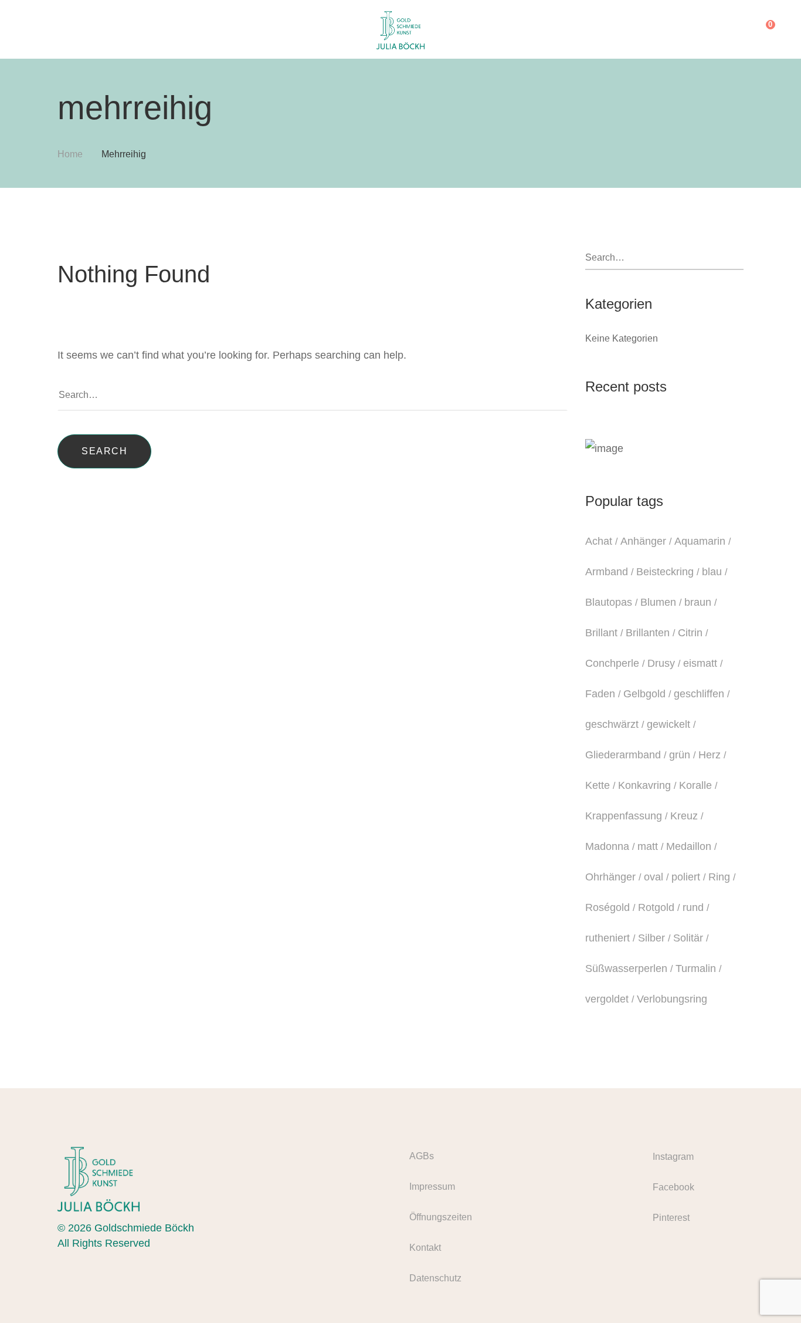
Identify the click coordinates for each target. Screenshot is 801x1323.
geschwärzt (612, 724)
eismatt (700, 663)
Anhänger (643, 541)
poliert (685, 877)
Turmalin (696, 968)
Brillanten (648, 633)
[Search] (737, 29)
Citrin (690, 633)
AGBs (421, 1156)
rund (693, 907)
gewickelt (668, 724)
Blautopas (608, 602)
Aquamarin (699, 541)
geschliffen (699, 694)
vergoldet (607, 999)
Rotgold (656, 907)
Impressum (432, 1187)
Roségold (607, 907)
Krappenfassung (623, 816)
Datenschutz (435, 1278)
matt (647, 846)
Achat (598, 541)
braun (697, 602)
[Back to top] (768, 1290)
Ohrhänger (610, 877)
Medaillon (688, 846)
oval (653, 877)
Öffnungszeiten (440, 1217)
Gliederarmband (623, 755)
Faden (600, 694)
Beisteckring (665, 572)
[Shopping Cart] (761, 29)
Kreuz (684, 816)
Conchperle (612, 663)
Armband (606, 572)
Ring (719, 877)
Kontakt (425, 1248)
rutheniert (607, 938)
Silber (651, 938)
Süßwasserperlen (626, 968)
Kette (597, 785)
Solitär (688, 938)
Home (70, 154)
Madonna (607, 846)
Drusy (661, 663)
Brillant (601, 633)
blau (712, 572)
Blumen (658, 602)
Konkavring (644, 785)
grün (679, 755)
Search (104, 451)
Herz (709, 755)
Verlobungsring (672, 999)
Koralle (695, 785)
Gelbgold (644, 694)
